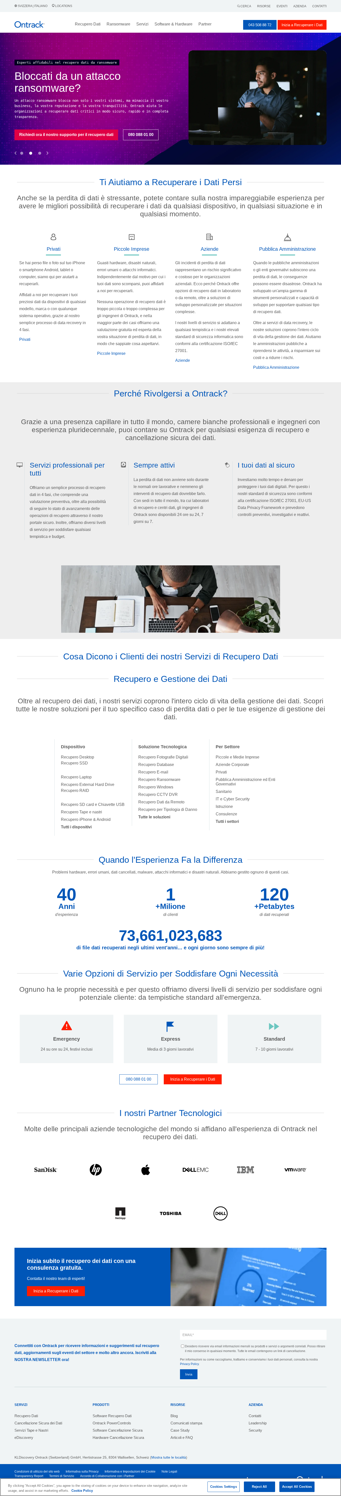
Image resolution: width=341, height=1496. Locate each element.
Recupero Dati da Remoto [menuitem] (161, 802)
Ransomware (118, 24)
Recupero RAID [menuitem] (75, 790)
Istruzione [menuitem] (224, 806)
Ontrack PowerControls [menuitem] (112, 1423)
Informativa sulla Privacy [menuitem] (82, 1471)
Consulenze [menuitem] (226, 814)
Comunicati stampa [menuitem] (186, 1423)
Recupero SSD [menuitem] (74, 763)
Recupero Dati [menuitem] (26, 1416)
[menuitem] (76, 827)
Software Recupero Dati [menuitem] (112, 1416)
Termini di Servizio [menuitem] (61, 1476)
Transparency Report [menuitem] (28, 1476)
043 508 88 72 (259, 25)
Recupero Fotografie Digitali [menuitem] (163, 757)
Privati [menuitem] (221, 772)
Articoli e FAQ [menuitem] (181, 1437)
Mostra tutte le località (168, 1457)
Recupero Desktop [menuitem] (77, 757)
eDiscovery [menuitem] (23, 1437)
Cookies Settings (223, 1487)
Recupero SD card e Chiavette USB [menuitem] (93, 804)
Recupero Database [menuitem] (156, 764)
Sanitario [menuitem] (224, 791)
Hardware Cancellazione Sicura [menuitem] (118, 1437)
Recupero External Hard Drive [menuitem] (87, 784)
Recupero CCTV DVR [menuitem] (158, 794)
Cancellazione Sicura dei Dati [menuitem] (38, 1423)
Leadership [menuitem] (258, 1423)
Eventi (282, 6)
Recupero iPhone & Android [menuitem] (86, 819)
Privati (24, 339)
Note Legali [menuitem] (169, 1471)
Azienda (299, 6)
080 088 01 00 (125, 134)
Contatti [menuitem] (255, 1416)
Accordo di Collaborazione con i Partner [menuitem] (107, 1476)
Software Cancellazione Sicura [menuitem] (118, 1430)
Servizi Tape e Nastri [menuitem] (31, 1430)
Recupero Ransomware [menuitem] (159, 779)
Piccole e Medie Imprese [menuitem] (237, 757)
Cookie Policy (82, 1491)
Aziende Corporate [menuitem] (232, 764)
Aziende (182, 360)
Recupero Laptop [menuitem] (76, 777)
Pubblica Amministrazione (276, 367)
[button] (15, 147)
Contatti (319, 6)
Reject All (259, 1487)
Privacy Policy (189, 1364)
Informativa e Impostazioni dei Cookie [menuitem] (130, 1471)
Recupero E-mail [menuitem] (153, 772)
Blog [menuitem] (174, 1416)
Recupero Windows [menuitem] (155, 787)
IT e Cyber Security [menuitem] (233, 799)
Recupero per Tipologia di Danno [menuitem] (167, 809)
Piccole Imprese (111, 353)
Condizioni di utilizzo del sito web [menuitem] (37, 1471)
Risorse (264, 6)
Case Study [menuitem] (180, 1430)
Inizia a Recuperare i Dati (302, 25)
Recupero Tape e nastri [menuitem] (81, 812)
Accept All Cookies (297, 1487)
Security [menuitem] (255, 1430)
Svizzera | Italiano (32, 6)
